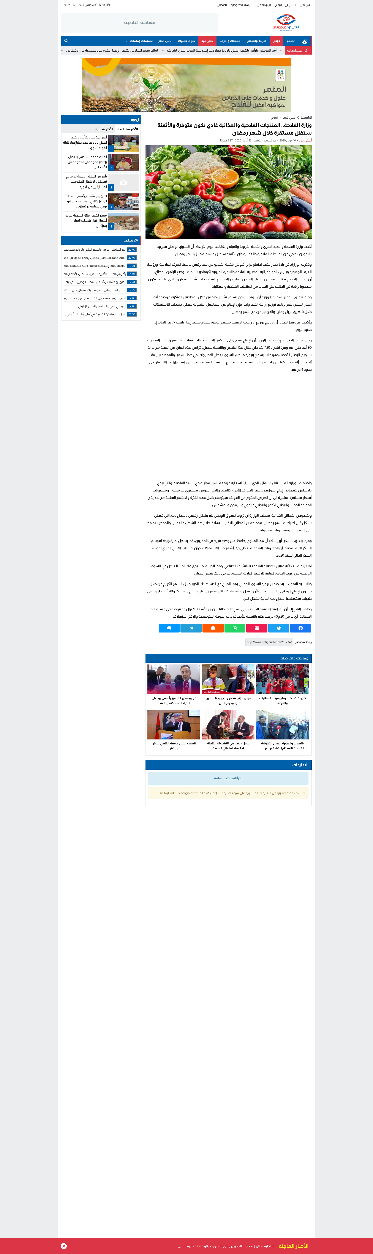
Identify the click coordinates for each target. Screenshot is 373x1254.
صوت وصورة (186, 40)
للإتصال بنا (220, 4)
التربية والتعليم (257, 40)
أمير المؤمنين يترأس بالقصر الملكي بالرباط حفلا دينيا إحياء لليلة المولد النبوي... (85, 142)
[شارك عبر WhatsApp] (235, 628)
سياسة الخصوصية (242, 4)
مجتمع (291, 40)
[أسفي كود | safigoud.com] (265, 23)
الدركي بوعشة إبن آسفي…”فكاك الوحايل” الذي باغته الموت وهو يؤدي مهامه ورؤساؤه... (86, 201)
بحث (66, 41)
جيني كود (207, 40)
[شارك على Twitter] (278, 628)
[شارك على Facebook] (300, 628)
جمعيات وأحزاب (230, 40)
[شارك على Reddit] (213, 628)
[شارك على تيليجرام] (191, 628)
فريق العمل (264, 4)
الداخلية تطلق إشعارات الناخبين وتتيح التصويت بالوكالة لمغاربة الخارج (58, 50)
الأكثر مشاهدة (127, 129)
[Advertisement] (228, 426)
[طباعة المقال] (169, 628)
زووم (276, 40)
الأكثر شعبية (104, 129)
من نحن (305, 4)
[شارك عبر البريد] (256, 628)
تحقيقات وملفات (141, 40)
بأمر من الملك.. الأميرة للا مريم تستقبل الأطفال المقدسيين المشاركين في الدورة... (86, 181)
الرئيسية (304, 41)
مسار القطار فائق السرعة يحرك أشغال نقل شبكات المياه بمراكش (86, 220)
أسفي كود (305, 140)
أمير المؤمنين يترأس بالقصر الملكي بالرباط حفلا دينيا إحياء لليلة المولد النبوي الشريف (267, 50)
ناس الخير (164, 40)
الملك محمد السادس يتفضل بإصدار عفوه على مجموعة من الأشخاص (158, 50)
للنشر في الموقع (285, 4)
